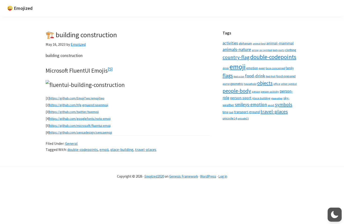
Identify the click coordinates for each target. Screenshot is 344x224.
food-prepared (286, 76)
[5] (110, 69)
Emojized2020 (154, 176)
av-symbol (265, 50)
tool (231, 112)
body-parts (278, 50)
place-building (121, 149)
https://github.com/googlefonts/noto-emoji (80, 118)
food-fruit (271, 76)
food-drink (255, 75)
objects (265, 83)
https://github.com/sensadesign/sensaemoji (80, 132)
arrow (255, 50)
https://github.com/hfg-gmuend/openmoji (78, 105)
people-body (237, 90)
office (276, 84)
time (225, 112)
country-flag (236, 57)
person (256, 91)
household (250, 84)
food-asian (239, 76)
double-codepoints (82, 149)
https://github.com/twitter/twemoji (74, 112)
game (226, 84)
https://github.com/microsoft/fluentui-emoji (80, 125)
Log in (222, 176)
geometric (236, 84)
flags (228, 75)
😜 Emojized (20, 8)
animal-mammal (280, 43)
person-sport (241, 97)
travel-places (145, 149)
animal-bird (259, 43)
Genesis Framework (183, 176)
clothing (290, 50)
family (290, 68)
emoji (104, 149)
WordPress (208, 176)
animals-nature (237, 49)
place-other (277, 98)
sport (271, 105)
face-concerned (275, 68)
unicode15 (243, 118)
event (262, 68)
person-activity (270, 91)
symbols (283, 104)
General (71, 143)
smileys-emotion (251, 104)
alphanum (245, 43)
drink (226, 68)
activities (230, 43)
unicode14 (230, 118)
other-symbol (289, 84)
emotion (252, 68)
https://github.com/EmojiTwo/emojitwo (76, 98)
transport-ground (247, 112)
